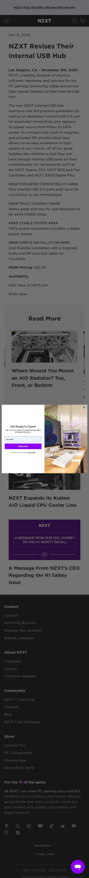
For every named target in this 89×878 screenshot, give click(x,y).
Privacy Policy (31, 452)
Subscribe (23, 446)
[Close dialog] (84, 407)
